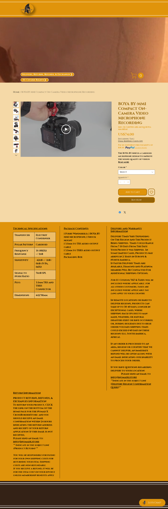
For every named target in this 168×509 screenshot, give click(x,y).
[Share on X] (124, 212)
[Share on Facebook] (119, 212)
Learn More (141, 147)
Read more (123, 162)
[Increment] (128, 182)
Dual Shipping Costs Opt (130, 141)
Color (122, 167)
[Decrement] (120, 182)
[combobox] (136, 172)
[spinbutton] (124, 182)
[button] (138, 75)
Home (16, 92)
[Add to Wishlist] (151, 192)
